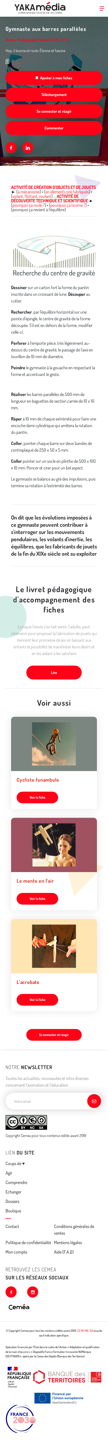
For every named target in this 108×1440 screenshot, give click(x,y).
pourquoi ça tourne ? (67, 205)
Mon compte (16, 1252)
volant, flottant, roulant (31, 196)
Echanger (13, 1192)
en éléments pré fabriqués (67, 192)
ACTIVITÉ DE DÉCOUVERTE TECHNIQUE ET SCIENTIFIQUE (49, 198)
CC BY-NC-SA (85, 1331)
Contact (12, 1226)
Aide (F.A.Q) (64, 1252)
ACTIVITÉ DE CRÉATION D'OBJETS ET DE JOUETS (53, 187)
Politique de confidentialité (28, 1242)
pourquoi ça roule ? (28, 205)
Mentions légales (68, 1242)
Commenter (54, 127)
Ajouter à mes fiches (56, 77)
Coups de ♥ (15, 1163)
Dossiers (12, 1201)
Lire (54, 672)
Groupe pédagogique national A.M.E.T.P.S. (37, 39)
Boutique (13, 1210)
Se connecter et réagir (54, 111)
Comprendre (16, 1182)
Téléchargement (54, 94)
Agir (9, 1173)
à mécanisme (29, 192)
